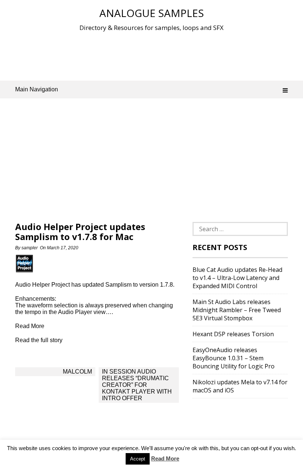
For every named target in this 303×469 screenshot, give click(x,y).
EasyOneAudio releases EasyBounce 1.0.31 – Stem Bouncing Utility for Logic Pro (234, 358)
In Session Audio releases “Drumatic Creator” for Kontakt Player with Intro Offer (137, 384)
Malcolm (77, 371)
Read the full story (38, 340)
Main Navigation (36, 89)
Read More (165, 458)
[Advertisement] (151, 55)
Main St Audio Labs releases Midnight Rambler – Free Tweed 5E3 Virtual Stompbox (237, 310)
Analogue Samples (151, 13)
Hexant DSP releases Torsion (233, 334)
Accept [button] (137, 459)
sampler (29, 247)
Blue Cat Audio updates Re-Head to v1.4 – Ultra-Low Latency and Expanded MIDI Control (237, 278)
